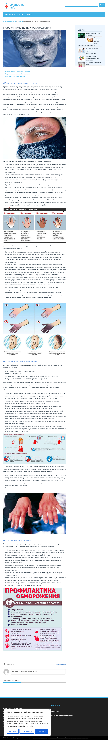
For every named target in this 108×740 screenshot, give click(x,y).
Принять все (41, 731)
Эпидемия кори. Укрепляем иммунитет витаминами (93, 58)
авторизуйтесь (60, 664)
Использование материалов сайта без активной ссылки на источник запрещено (60, 738)
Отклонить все (27, 731)
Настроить (12, 731)
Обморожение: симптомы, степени (17, 71)
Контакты (55, 711)
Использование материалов (62, 715)
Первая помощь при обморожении (17, 74)
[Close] (49, 709)
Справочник (9, 14)
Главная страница (9, 21)
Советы (20, 14)
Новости (29, 14)
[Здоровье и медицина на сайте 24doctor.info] (14, 6)
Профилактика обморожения (15, 76)
